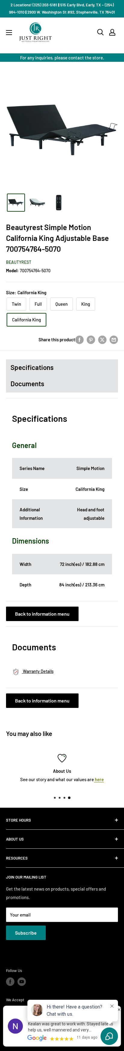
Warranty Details (38, 671)
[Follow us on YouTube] (21, 981)
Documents (27, 383)
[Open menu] (9, 32)
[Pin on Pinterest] (91, 339)
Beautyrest (18, 262)
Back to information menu (42, 614)
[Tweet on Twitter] (102, 339)
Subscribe (26, 933)
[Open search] (100, 32)
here (99, 779)
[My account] (112, 32)
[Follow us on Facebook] (10, 981)
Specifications (32, 367)
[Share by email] (114, 339)
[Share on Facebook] (79, 339)
